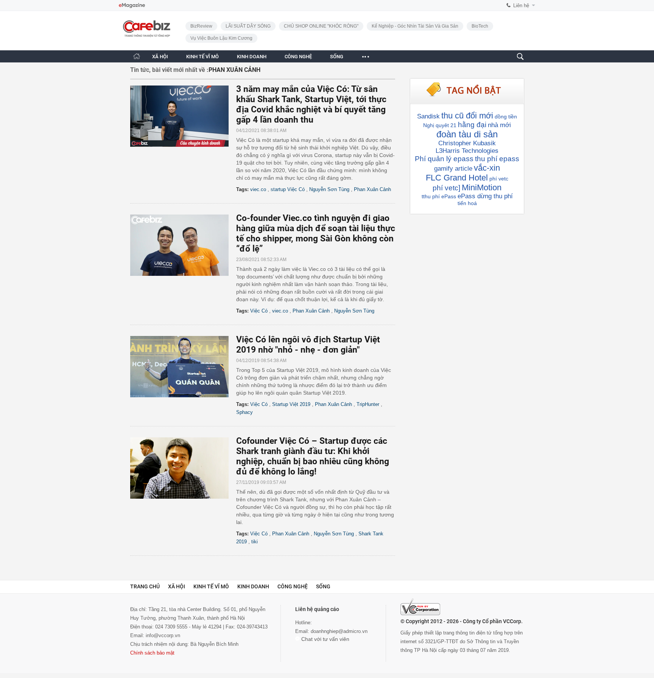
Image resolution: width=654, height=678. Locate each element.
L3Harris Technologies (467, 150)
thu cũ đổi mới (467, 115)
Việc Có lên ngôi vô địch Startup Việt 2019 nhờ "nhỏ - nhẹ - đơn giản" (308, 344)
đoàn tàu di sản (467, 134)
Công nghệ (292, 586)
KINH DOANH (251, 56)
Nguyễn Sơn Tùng (329, 189)
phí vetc (498, 179)
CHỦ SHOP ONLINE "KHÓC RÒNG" (321, 26)
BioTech (480, 26)
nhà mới (499, 125)
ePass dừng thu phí (485, 196)
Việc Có (259, 311)
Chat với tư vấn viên (324, 639)
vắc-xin (487, 168)
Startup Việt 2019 (291, 404)
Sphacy (244, 412)
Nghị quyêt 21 (439, 125)
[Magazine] (132, 5)
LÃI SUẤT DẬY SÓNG (248, 26)
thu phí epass (497, 159)
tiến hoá (467, 203)
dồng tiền (506, 117)
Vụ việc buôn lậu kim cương (221, 38)
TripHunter (368, 404)
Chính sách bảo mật (152, 653)
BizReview (201, 26)
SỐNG (336, 56)
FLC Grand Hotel (457, 177)
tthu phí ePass (439, 196)
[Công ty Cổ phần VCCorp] (420, 607)
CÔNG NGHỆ (298, 56)
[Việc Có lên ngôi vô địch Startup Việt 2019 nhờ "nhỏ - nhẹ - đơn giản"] (183, 366)
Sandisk (428, 116)
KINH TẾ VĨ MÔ (202, 56)
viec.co (258, 189)
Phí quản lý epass (444, 159)
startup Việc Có (288, 189)
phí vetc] (446, 188)
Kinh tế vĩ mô (211, 586)
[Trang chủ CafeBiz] (136, 56)
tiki (254, 541)
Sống (323, 586)
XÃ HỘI (160, 56)
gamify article (453, 168)
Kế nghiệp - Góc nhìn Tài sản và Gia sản (415, 26)
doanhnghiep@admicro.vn (339, 631)
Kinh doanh (253, 586)
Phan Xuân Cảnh (372, 189)
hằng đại (472, 125)
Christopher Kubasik (467, 143)
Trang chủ (145, 586)
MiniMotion (481, 187)
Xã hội (176, 586)
